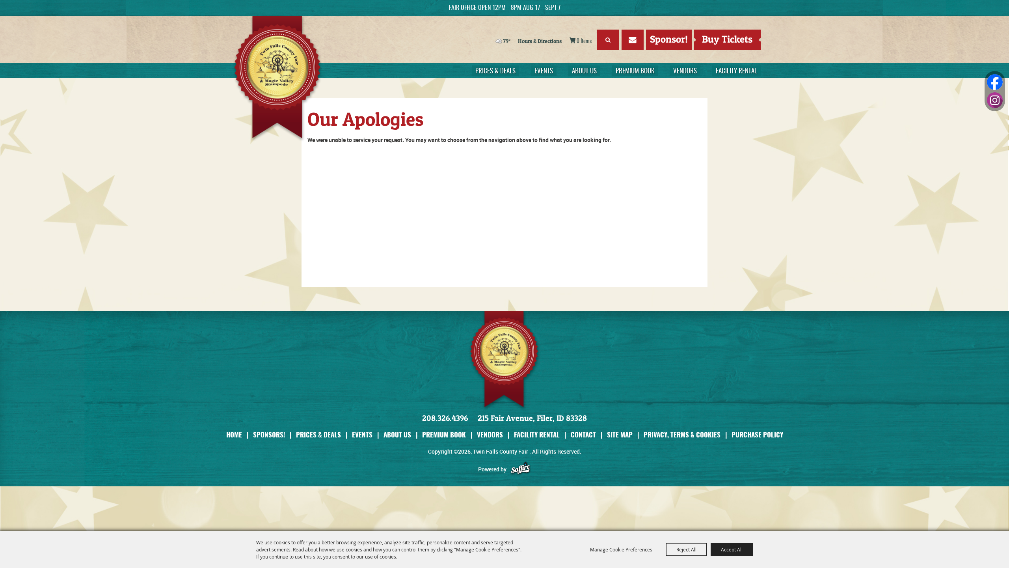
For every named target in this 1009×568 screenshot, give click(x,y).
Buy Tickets (727, 39)
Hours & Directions (540, 40)
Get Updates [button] (633, 40)
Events (543, 71)
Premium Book (635, 71)
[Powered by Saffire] (520, 469)
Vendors (685, 71)
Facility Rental (736, 71)
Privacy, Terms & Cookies (682, 434)
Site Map (620, 434)
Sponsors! (269, 434)
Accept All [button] (732, 549)
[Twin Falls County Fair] (282, 79)
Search (608, 40)
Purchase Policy (757, 434)
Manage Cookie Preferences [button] (621, 549)
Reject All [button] (686, 549)
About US (584, 71)
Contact (583, 434)
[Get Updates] (633, 41)
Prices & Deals (495, 71)
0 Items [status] (584, 41)
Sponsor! (669, 39)
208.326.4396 (445, 418)
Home (234, 434)
